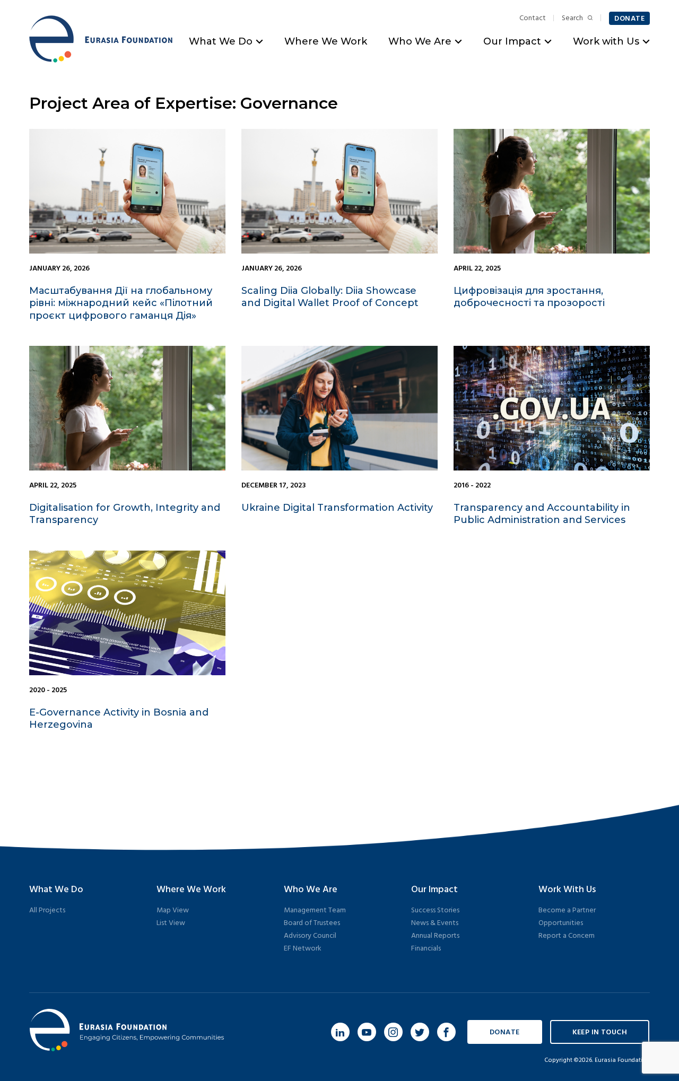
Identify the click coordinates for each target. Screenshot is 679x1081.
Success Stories (435, 910)
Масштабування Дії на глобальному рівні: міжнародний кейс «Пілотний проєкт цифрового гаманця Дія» (121, 303)
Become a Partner (567, 910)
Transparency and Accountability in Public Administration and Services (542, 514)
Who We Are (419, 41)
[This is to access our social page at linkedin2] (340, 1032)
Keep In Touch (599, 1032)
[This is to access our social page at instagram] (393, 1032)
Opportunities (560, 923)
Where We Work (325, 41)
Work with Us (606, 41)
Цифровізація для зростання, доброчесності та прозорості (529, 297)
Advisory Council (310, 936)
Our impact (434, 889)
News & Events (434, 923)
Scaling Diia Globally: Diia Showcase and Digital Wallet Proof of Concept (330, 297)
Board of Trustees (312, 923)
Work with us (567, 889)
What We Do (221, 41)
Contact (532, 18)
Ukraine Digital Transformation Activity (337, 507)
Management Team (315, 910)
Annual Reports (435, 936)
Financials (426, 949)
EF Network (302, 949)
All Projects (47, 910)
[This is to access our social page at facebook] (446, 1032)
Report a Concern (566, 936)
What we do (56, 889)
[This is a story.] (127, 191)
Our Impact (512, 41)
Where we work (191, 889)
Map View (172, 910)
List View (170, 923)
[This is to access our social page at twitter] (420, 1032)
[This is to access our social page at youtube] (367, 1032)
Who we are (310, 889)
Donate (629, 19)
